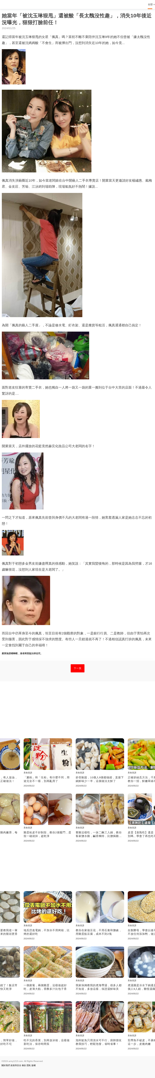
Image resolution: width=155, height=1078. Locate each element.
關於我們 (6, 1065)
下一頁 (77, 668)
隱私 (29, 1065)
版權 (33, 1065)
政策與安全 (16, 1065)
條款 (24, 1065)
